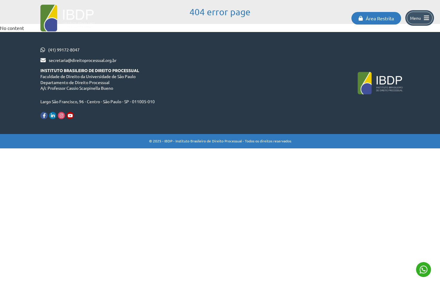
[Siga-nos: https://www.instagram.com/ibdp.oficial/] (61, 115)
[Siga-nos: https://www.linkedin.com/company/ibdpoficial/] (52, 115)
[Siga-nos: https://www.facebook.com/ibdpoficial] (44, 115)
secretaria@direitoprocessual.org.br (82, 60)
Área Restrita (380, 18)
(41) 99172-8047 (64, 49)
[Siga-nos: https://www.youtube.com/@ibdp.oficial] (70, 115)
